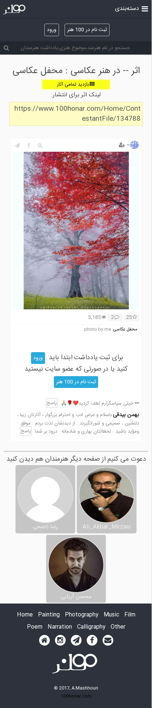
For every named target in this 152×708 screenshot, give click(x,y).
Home (25, 615)
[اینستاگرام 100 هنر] (60, 640)
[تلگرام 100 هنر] (76, 640)
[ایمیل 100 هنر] (108, 640)
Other (118, 627)
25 (129, 318)
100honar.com (76, 696)
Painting (49, 615)
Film (129, 615)
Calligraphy (91, 627)
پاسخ (51, 403)
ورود (51, 29)
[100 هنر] (15, 9)
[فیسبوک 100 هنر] (92, 640)
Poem (34, 627)
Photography (82, 615)
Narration (60, 627)
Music (111, 615)
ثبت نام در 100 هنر (87, 29)
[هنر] (145, 8)
